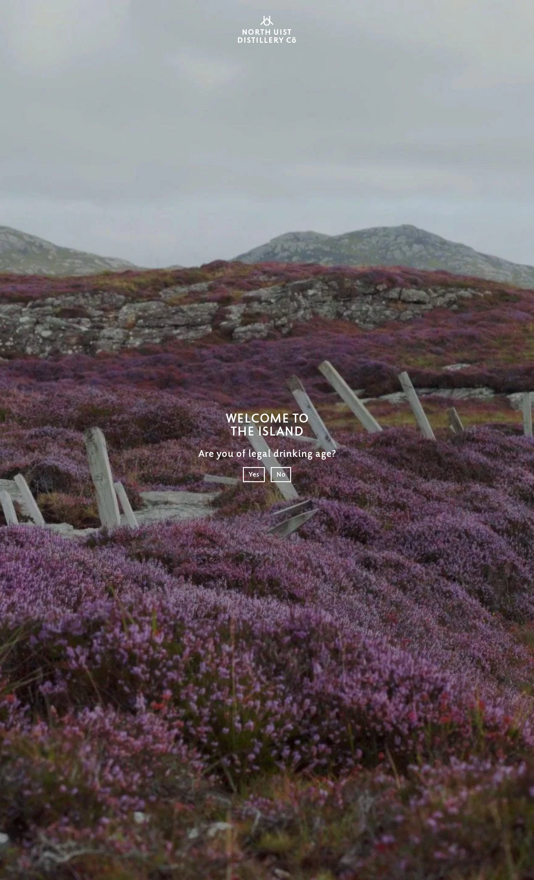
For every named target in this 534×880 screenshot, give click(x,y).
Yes (253, 474)
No (281, 474)
